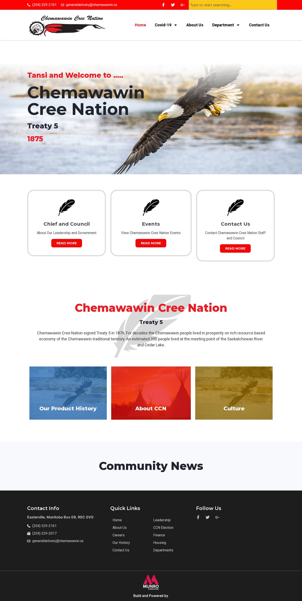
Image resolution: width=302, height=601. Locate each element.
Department (223, 25)
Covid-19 (163, 25)
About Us (194, 25)
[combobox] (233, 5)
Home (140, 25)
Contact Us (259, 25)
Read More (67, 243)
